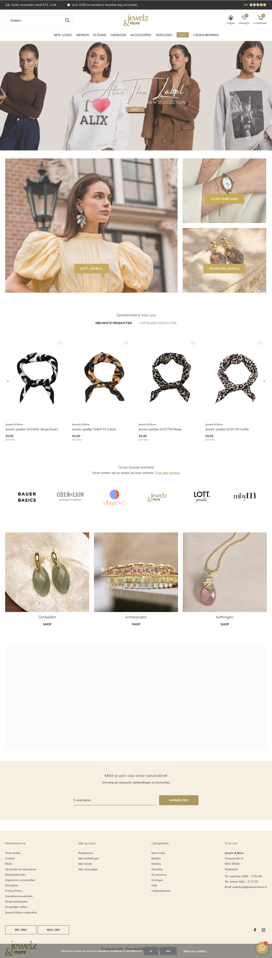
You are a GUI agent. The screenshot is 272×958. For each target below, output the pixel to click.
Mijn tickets (85, 863)
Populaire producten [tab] (158, 323)
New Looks (63, 35)
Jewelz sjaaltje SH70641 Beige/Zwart (31, 429)
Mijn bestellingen (88, 858)
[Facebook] (255, 930)
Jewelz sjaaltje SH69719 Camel (94, 429)
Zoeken (67, 20)
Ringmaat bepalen (16, 901)
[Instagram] (263, 930)
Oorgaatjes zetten (16, 906)
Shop (47, 624)
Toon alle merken (167, 473)
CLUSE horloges (224, 199)
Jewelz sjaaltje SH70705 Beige (160, 429)
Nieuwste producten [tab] (114, 323)
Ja (151, 950)
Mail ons (53, 929)
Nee (168, 950)
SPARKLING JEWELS (224, 268)
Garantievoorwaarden (19, 896)
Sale (183, 35)
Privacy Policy (13, 890)
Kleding (99, 35)
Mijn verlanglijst (87, 869)
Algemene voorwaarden (20, 880)
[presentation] (8, 381)
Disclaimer (11, 885)
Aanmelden (179, 800)
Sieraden (118, 35)
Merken (82, 35)
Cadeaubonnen (205, 35)
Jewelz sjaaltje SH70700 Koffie (227, 429)
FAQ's (8, 863)
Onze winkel (12, 853)
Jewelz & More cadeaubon (21, 912)
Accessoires (140, 35)
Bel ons (20, 929)
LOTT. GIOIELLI (91, 268)
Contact (10, 858)
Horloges (164, 35)
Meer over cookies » (195, 950)
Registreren (85, 853)
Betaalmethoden (15, 874)
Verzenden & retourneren (20, 869)
